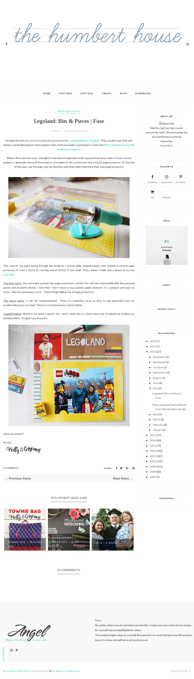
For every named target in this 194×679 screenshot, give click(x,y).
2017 (153, 346)
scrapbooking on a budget (84, 140)
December (159, 356)
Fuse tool (8, 274)
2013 (153, 445)
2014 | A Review (63, 542)
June (156, 383)
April (155, 414)
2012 (153, 450)
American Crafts (68, 111)
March (156, 419)
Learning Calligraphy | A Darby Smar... (112, 544)
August (157, 377)
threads (166, 197)
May (155, 388)
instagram (166, 182)
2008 (153, 471)
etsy (152, 197)
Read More (166, 145)
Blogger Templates (16, 671)
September (159, 372)
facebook (152, 182)
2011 (153, 456)
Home (47, 93)
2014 (153, 440)
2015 (153, 435)
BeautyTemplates (68, 671)
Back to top (179, 671)
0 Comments (11, 468)
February (158, 424)
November (159, 362)
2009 (153, 466)
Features (65, 93)
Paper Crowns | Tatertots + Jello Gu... (21, 542)
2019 (153, 341)
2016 (153, 351)
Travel (107, 93)
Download (143, 93)
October (158, 367)
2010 (153, 461)
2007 (153, 477)
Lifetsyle (87, 93)
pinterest (180, 182)
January (157, 429)
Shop (123, 93)
